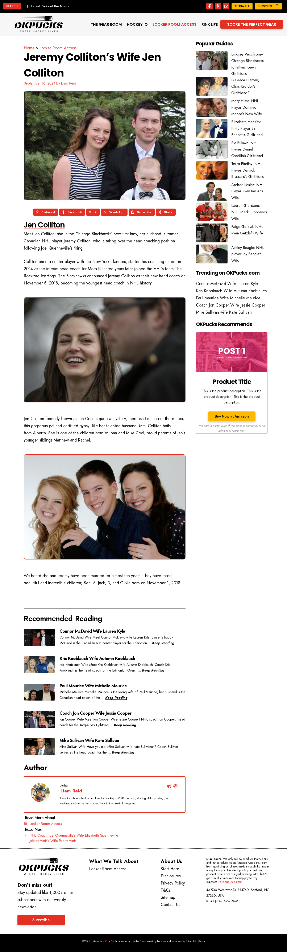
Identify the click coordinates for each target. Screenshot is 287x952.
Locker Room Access (174, 24)
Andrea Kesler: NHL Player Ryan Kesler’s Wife (247, 191)
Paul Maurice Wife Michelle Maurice (228, 298)
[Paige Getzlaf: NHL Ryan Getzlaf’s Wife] (212, 234)
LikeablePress (138, 941)
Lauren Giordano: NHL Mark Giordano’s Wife (249, 212)
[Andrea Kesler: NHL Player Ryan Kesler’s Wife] (212, 192)
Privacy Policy (173, 883)
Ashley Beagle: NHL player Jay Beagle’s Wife (247, 254)
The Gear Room (106, 24)
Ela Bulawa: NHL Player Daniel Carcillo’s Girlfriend (247, 149)
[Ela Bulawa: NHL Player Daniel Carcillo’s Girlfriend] (212, 150)
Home (29, 48)
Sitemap (168, 897)
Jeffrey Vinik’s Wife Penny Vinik (52, 840)
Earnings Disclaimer (230, 882)
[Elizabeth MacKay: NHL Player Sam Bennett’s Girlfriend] (212, 129)
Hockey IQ (137, 24)
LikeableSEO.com (195, 941)
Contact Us (170, 905)
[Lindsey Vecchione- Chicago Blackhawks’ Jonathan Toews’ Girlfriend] (212, 61)
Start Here (170, 869)
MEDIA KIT (242, 6)
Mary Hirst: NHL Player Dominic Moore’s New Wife (246, 107)
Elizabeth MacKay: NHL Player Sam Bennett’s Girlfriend (247, 128)
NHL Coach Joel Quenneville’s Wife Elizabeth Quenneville (73, 835)
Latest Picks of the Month (50, 6)
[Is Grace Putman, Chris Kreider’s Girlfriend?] (212, 87)
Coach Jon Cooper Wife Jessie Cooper (230, 305)
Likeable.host (164, 941)
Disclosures (171, 876)
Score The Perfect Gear (251, 24)
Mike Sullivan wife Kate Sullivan (224, 312)
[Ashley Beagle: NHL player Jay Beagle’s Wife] (212, 255)
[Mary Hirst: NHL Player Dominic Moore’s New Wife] (212, 108)
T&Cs (166, 890)
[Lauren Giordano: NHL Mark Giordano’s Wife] (212, 212)
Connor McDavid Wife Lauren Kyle (227, 284)
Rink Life (209, 24)
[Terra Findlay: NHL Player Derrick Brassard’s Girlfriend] (212, 171)
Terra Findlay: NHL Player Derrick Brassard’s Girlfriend (247, 170)
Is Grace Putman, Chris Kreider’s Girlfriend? (245, 86)
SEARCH (12, 6)
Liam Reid (71, 790)
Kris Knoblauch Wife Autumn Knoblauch (231, 291)
